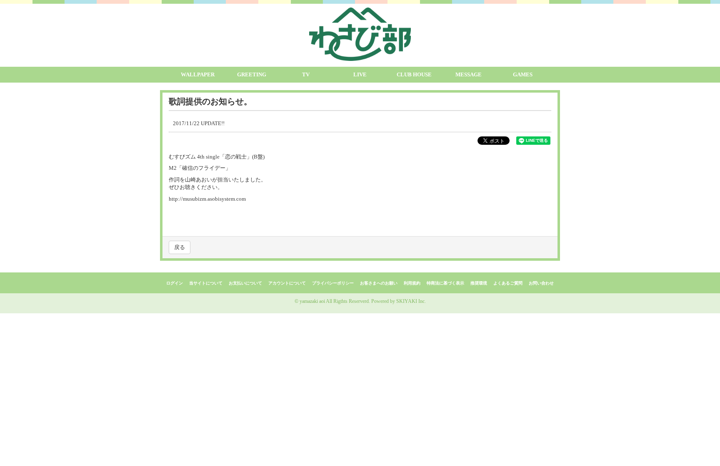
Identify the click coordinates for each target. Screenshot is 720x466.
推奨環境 (478, 283)
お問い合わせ (541, 283)
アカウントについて (287, 283)
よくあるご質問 (507, 283)
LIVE (360, 74)
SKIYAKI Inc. (411, 301)
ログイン (174, 283)
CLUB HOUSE (414, 74)
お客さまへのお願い (379, 283)
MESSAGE (468, 74)
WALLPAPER (198, 74)
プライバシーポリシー (333, 283)
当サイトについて (205, 283)
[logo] (360, 34)
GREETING (251, 74)
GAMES (522, 74)
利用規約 (412, 283)
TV (306, 74)
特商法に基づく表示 (445, 283)
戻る (179, 247)
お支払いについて (245, 283)
